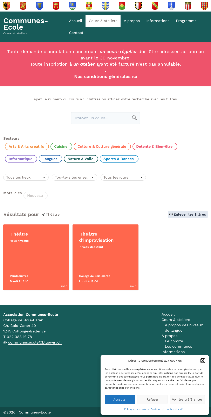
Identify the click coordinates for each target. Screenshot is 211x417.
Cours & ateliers (103, 21)
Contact (76, 32)
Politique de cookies (136, 409)
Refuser (152, 399)
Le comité (174, 341)
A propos (132, 21)
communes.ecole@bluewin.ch (35, 342)
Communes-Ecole (25, 23)
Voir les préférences (187, 399)
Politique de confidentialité (167, 409)
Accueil (75, 21)
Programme (186, 21)
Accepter (120, 399)
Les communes (178, 346)
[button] (203, 361)
